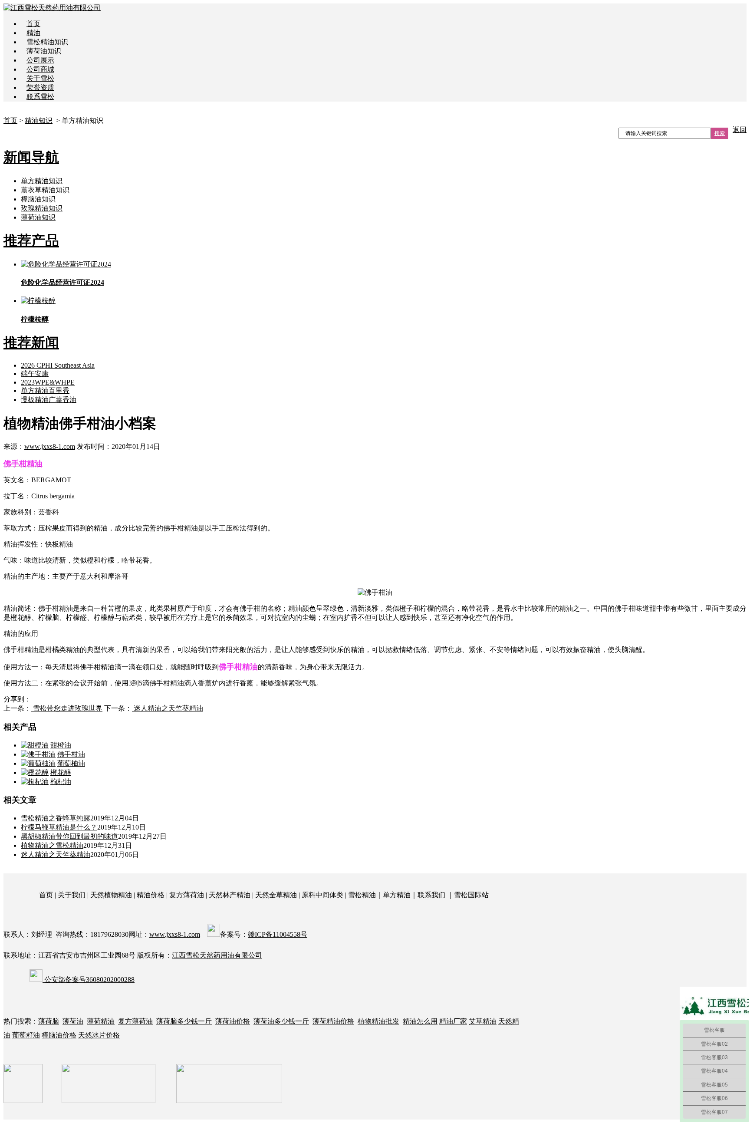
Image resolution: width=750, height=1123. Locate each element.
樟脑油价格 (59, 1035)
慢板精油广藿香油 (48, 399)
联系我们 (431, 895)
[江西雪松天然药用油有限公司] (52, 7)
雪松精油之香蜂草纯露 (55, 818)
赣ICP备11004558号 (277, 934)
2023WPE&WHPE (48, 382)
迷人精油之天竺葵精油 (167, 708)
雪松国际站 (471, 895)
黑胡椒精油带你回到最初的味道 (69, 836)
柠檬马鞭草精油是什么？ (59, 827)
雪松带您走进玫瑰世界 (66, 708)
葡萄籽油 (26, 1035)
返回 (740, 129)
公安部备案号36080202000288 (89, 979)
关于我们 (72, 895)
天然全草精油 (276, 895)
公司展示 (40, 60)
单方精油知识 (41, 180)
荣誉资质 (40, 87)
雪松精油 (362, 895)
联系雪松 (40, 96)
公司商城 (40, 69)
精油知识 (39, 120)
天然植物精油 (111, 895)
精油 (33, 32)
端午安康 (35, 373)
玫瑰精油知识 (41, 208)
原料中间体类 (322, 895)
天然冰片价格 (99, 1035)
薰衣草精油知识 (45, 190)
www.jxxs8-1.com (49, 446)
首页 (33, 23)
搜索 (719, 133)
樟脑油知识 (38, 199)
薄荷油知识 (43, 51)
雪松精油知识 (47, 42)
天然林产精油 (229, 895)
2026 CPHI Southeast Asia (58, 365)
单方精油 (397, 895)
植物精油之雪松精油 (52, 845)
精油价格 (150, 895)
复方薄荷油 (186, 895)
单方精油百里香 (45, 390)
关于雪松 (40, 78)
